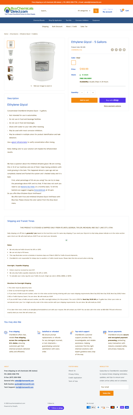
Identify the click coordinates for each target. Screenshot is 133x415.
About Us (72, 370)
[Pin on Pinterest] (116, 50)
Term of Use (73, 381)
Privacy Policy (74, 374)
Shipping (45, 26)
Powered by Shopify (10, 406)
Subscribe (106, 393)
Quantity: (74, 92)
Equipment (96, 20)
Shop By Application (55, 20)
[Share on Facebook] (112, 50)
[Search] (96, 10)
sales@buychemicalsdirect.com (40, 310)
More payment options (112, 106)
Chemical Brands (39, 20)
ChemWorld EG (76, 50)
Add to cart (84, 100)
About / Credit (71, 26)
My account (107, 12)
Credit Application (75, 377)
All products (14, 34)
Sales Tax (84, 26)
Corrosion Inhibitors (82, 20)
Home (6, 34)
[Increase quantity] (93, 92)
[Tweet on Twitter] (120, 50)
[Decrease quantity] (82, 92)
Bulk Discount (57, 26)
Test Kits (68, 20)
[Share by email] (124, 50)
